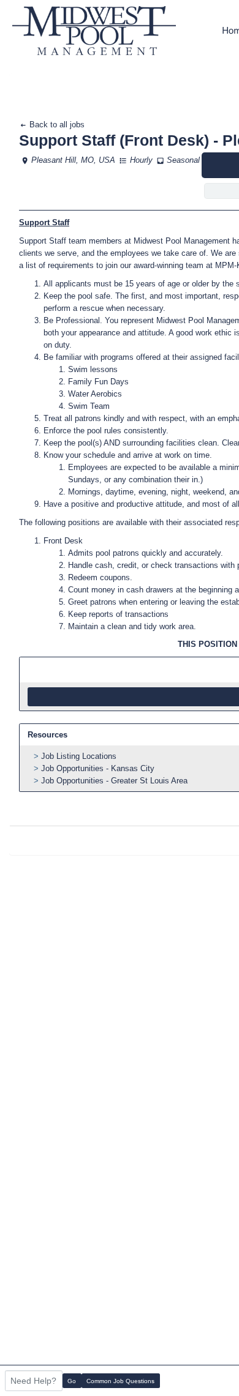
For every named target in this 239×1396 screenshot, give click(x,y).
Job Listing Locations (78, 756)
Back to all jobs (56, 124)
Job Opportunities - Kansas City (97, 768)
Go (71, 1381)
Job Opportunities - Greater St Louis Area (114, 780)
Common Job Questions (120, 1381)
